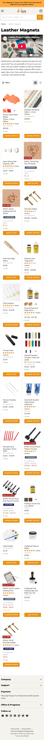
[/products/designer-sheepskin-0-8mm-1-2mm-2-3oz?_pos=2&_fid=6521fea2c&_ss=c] (33, 99)
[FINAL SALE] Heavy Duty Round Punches (11, 500)
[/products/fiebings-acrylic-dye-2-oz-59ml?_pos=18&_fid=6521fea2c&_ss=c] (33, 488)
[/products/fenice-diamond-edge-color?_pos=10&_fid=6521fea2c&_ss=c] (33, 292)
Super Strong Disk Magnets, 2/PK (10, 162)
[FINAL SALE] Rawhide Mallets (9, 641)
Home (3, 24)
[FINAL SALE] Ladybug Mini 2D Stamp (9, 211)
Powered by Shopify (22, 736)
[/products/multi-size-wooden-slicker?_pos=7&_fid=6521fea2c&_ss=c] (11, 247)
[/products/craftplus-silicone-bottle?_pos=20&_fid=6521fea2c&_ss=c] (33, 535)
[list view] (40, 82)
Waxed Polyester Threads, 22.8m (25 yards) (31, 357)
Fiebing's (27, 267)
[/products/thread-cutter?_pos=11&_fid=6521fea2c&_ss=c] (11, 339)
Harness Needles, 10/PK (9, 401)
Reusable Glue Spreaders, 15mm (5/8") (9, 449)
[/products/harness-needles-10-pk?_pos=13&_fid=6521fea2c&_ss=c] (11, 389)
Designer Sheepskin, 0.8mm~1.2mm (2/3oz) (32, 112)
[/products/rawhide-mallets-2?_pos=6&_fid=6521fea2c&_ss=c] (33, 198)
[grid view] (35, 82)
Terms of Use (15, 729)
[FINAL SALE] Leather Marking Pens (11, 589)
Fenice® (26, 315)
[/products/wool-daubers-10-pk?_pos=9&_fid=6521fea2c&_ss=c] (11, 292)
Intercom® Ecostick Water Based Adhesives (31, 402)
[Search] (40, 17)
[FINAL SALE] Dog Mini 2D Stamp (31, 162)
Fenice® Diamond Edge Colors (31, 309)
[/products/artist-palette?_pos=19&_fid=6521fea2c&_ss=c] (11, 535)
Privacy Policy (26, 729)
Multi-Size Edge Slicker (9, 259)
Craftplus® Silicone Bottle (31, 547)
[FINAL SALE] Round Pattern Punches (32, 448)
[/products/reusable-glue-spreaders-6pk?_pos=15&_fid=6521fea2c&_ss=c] (11, 436)
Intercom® (27, 411)
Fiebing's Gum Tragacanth (29, 259)
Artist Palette (8, 546)
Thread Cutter (8, 350)
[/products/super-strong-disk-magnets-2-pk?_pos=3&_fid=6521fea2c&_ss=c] (11, 150)
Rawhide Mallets (30, 209)
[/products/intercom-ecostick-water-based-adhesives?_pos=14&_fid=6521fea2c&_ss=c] (33, 389)
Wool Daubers (8, 303)
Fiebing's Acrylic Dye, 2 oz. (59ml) (32, 504)
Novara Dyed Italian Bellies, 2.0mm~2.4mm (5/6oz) (10, 118)
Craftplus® (27, 553)
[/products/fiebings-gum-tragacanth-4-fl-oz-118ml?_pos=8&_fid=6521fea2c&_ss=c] (33, 247)
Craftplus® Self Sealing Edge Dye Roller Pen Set (31, 590)
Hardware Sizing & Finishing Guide (22, 731)
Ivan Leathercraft (8, 126)
